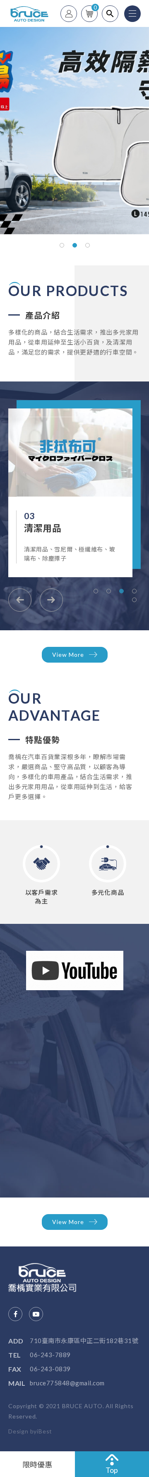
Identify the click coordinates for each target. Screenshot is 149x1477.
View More (68, 654)
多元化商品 (107, 892)
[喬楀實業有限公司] (49, 1277)
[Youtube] (36, 1314)
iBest (44, 1431)
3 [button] (87, 245)
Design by (22, 1431)
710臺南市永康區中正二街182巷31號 (84, 1340)
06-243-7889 (50, 1354)
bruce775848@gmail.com (67, 1383)
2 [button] (74, 245)
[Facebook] (15, 1314)
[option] (74, 130)
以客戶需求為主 (41, 897)
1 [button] (62, 245)
